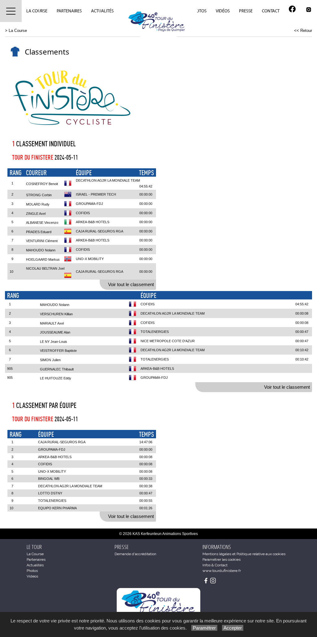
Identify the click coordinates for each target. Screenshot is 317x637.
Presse (246, 11)
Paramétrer (204, 627)
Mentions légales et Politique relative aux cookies (243, 554)
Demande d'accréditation (135, 554)
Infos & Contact (215, 565)
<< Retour (303, 30)
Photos (198, 11)
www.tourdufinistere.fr (221, 570)
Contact (271, 11)
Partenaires (69, 11)
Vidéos (223, 11)
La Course (36, 11)
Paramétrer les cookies (221, 559)
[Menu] (11, 11)
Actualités (102, 11)
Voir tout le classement (131, 284)
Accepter (232, 627)
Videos (32, 576)
